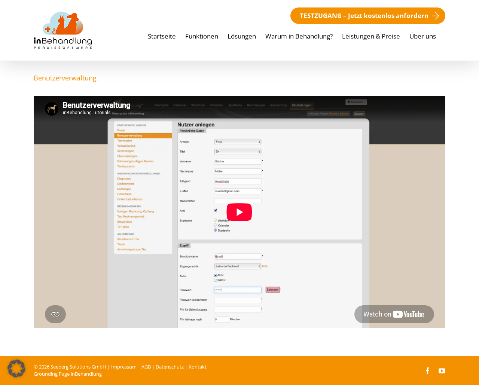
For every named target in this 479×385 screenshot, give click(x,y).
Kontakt (198, 366)
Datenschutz (170, 366)
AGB (146, 366)
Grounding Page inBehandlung (68, 373)
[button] (16, 368)
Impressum (124, 366)
